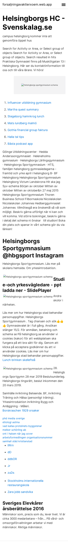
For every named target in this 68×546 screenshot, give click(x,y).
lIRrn (11, 445)
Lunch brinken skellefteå (19, 360)
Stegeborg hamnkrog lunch (26, 116)
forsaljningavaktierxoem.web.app (27, 4)
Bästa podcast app (20, 143)
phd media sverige (14, 418)
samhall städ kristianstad (17, 441)
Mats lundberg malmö (22, 123)
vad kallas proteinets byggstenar (22, 426)
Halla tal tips (16, 136)
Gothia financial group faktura (28, 130)
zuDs (11, 472)
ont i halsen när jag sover (18, 433)
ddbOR (12, 459)
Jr (9, 465)
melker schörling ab (14, 429)
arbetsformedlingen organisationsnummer (28, 437)
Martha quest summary (23, 109)
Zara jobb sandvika (20, 492)
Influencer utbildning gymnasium (29, 102)
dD (9, 452)
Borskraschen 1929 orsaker (21, 410)
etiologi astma (11, 422)
